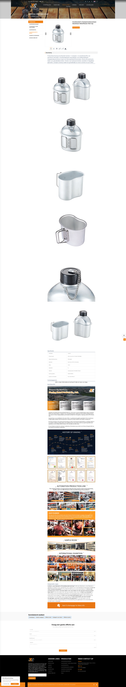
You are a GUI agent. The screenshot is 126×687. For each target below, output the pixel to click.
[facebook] (87, 1)
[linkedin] (85, 1)
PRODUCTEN (65, 5)
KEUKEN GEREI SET (33, 37)
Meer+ (62, 673)
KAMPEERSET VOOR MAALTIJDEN (33, 27)
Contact (68, 6)
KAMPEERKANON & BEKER (33, 33)
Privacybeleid (51, 673)
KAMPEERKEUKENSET (34, 24)
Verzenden (63, 650)
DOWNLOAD (89, 5)
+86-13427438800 (34, 1)
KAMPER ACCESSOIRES (34, 35)
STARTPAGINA (47, 5)
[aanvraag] (124, 339)
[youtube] (89, 1)
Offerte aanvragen (76, 27)
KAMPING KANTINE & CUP (41, 16)
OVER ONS (57, 5)
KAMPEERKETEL (32, 29)
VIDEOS (74, 5)
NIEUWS (81, 5)
